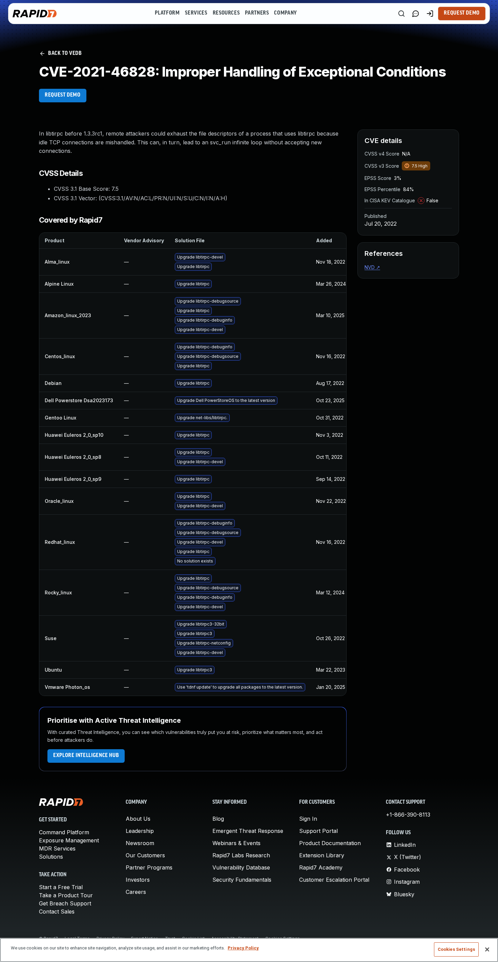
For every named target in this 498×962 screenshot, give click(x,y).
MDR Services (57, 848)
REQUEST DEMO (63, 95)
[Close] (487, 949)
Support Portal (318, 830)
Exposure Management (69, 840)
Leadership (140, 830)
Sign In (308, 818)
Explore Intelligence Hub (86, 755)
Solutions (51, 856)
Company (285, 13)
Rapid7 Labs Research (241, 855)
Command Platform (64, 832)
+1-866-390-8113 (408, 814)
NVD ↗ (372, 267)
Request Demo (462, 13)
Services (196, 13)
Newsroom (140, 843)
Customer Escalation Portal (334, 879)
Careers (136, 891)
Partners (257, 13)
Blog (218, 818)
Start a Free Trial (61, 887)
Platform (167, 13)
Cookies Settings (456, 949)
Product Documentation (330, 843)
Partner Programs (149, 867)
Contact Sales (57, 911)
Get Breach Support (65, 903)
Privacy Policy (243, 947)
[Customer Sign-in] (430, 13)
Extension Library (321, 855)
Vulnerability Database (241, 867)
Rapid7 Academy (321, 867)
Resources (226, 13)
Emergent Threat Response (247, 830)
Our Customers (145, 855)
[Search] (401, 13)
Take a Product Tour (66, 895)
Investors (138, 879)
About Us (138, 818)
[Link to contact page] (416, 13)
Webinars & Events (236, 843)
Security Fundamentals (241, 879)
